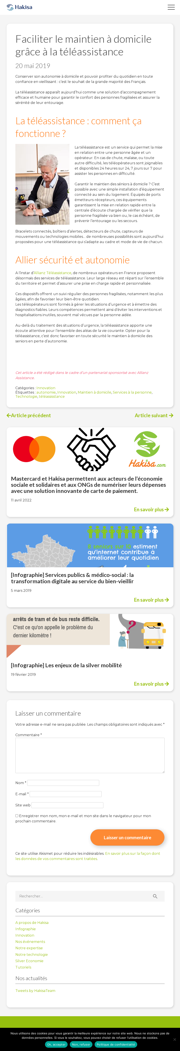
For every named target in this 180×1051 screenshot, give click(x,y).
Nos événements (30, 942)
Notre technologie (31, 955)
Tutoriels (23, 967)
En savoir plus (149, 509)
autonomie (46, 392)
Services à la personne (132, 392)
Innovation (45, 388)
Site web (23, 805)
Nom (20, 783)
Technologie (26, 396)
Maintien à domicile (94, 392)
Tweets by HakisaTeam (35, 991)
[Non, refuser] (174, 1039)
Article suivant (151, 415)
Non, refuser (81, 1044)
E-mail (22, 794)
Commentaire (28, 735)
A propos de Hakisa (32, 923)
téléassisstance (52, 396)
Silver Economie (29, 961)
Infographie (25, 929)
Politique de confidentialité (116, 1044)
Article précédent (31, 415)
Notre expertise (29, 948)
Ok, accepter (56, 1044)
